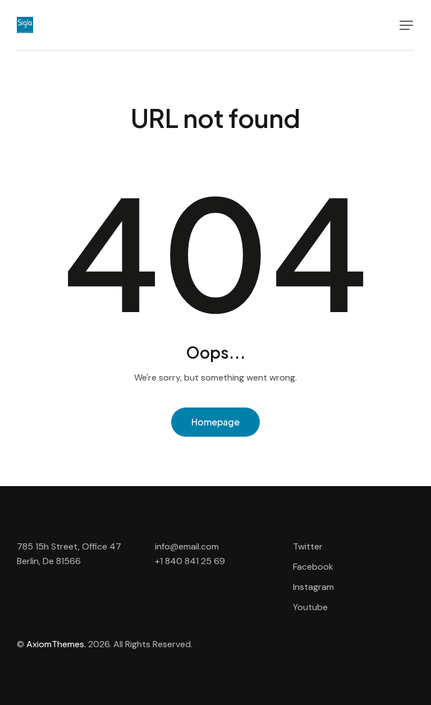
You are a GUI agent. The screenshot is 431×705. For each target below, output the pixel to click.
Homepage (215, 422)
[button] (406, 25)
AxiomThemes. (56, 644)
